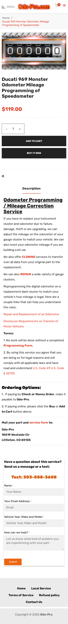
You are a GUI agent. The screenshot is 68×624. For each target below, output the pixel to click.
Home (5, 17)
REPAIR (25, 274)
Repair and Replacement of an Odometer (31, 314)
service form (38, 422)
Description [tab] (31, 188)
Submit (13, 561)
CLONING (28, 257)
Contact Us (34, 602)
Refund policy (49, 595)
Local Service (41, 588)
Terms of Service (21, 595)
